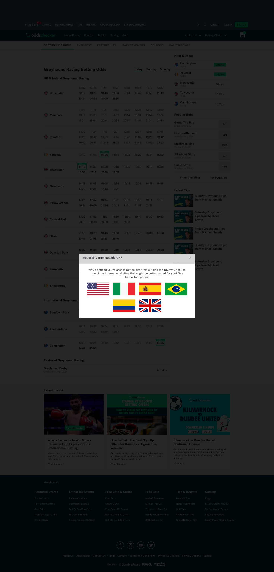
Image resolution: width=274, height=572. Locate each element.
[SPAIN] (150, 294)
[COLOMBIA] (124, 311)
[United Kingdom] (150, 311)
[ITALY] (124, 294)
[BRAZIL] (176, 294)
